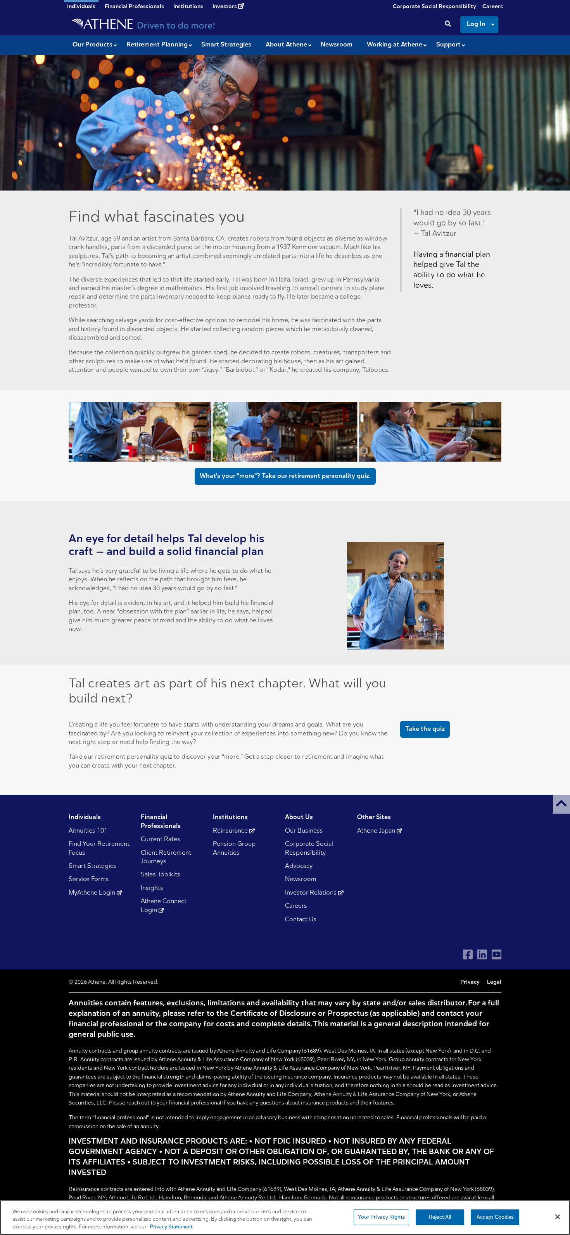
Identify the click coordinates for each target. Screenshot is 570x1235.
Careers (492, 7)
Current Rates (160, 840)
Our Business (304, 831)
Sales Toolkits (160, 875)
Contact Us (300, 920)
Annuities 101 (88, 831)
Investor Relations (311, 893)
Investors (225, 7)
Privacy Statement (171, 1227)
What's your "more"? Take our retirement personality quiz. (285, 476)
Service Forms (89, 879)
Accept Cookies (495, 1217)
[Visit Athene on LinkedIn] (482, 954)
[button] (561, 804)
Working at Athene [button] (394, 45)
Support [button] (448, 45)
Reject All (440, 1217)
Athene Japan (377, 831)
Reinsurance (231, 831)
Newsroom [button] (336, 45)
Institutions (188, 7)
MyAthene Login (93, 893)
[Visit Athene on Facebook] (468, 954)
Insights (152, 888)
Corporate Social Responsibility (434, 7)
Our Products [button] (92, 45)
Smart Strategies (93, 866)
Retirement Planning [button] (157, 45)
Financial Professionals (134, 7)
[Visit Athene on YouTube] (496, 954)
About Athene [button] (286, 45)
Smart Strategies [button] (226, 45)
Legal (494, 982)
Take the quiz (425, 729)
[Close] (557, 1216)
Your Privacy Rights (381, 1217)
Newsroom (300, 879)
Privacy (470, 982)
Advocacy (299, 866)
